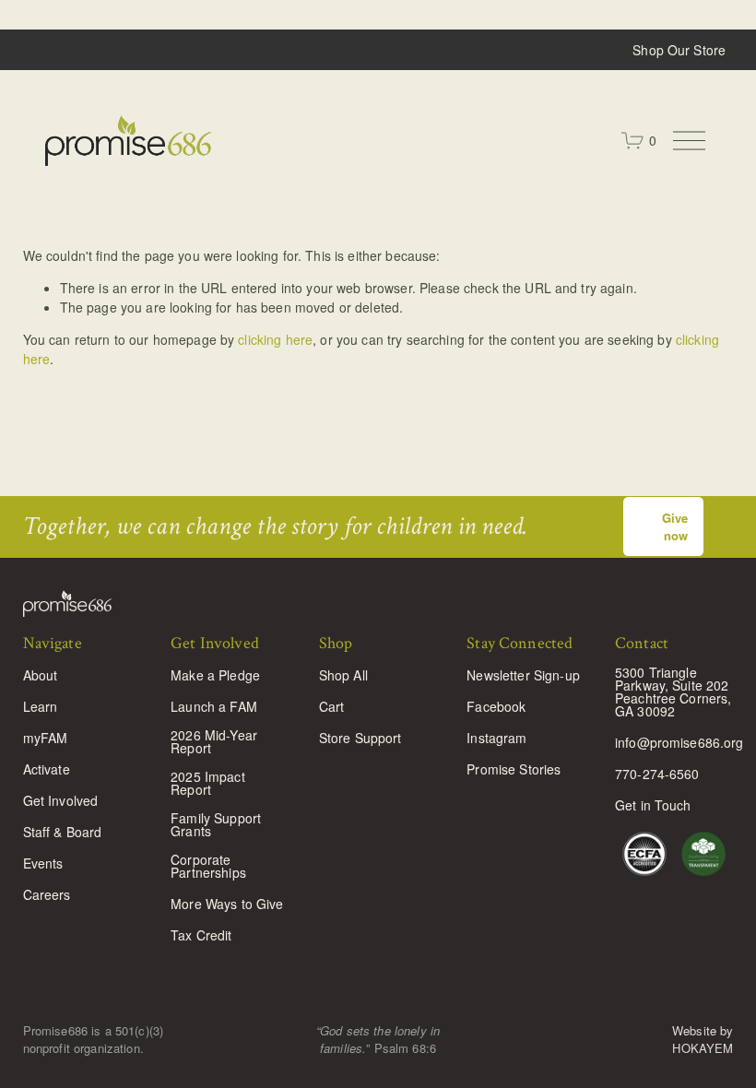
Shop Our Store (679, 50)
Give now (675, 526)
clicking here (275, 339)
